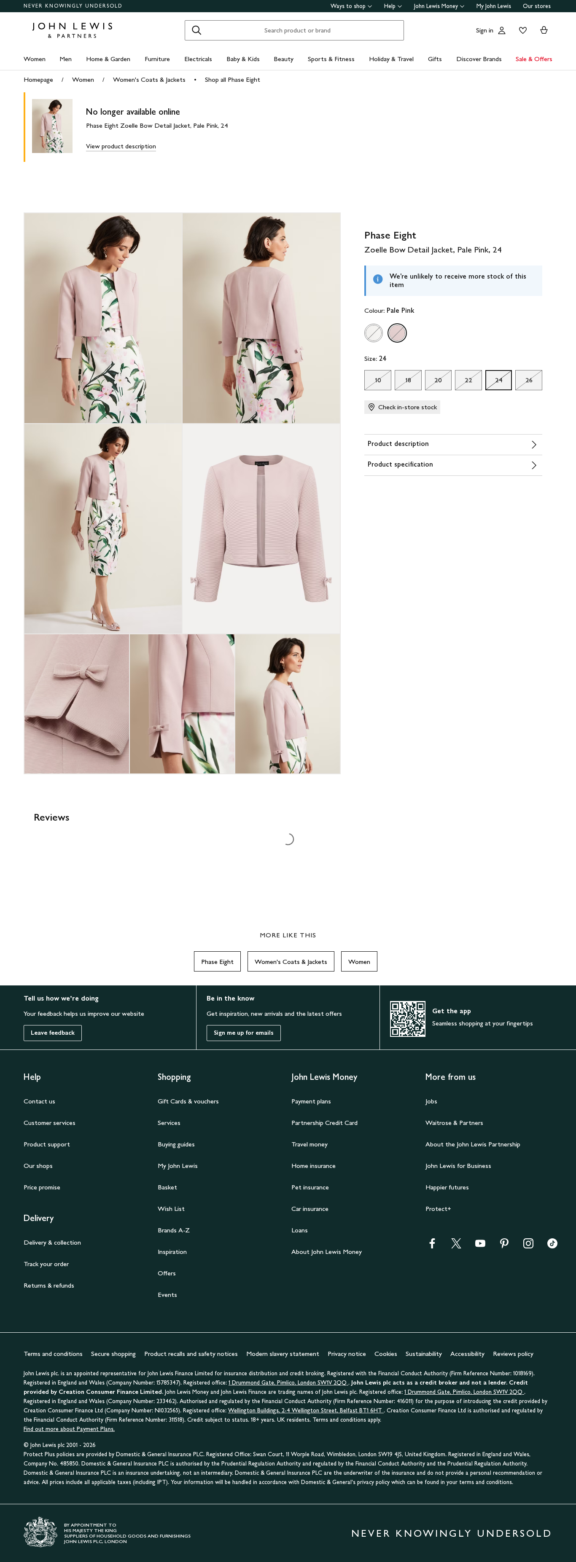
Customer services (49, 1123)
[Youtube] (480, 1246)
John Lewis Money (436, 6)
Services (169, 1123)
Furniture (157, 59)
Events (167, 1295)
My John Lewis (493, 6)
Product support (47, 1144)
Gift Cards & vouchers (188, 1101)
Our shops (38, 1166)
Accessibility (467, 1354)
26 (523, 382)
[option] (373, 333)
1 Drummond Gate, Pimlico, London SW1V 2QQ (288, 1382)
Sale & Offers (534, 59)
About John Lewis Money (326, 1252)
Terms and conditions (53, 1354)
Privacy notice (347, 1354)
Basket (167, 1187)
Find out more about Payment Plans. (69, 1429)
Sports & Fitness (331, 59)
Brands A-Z (174, 1230)
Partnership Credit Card (324, 1123)
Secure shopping (113, 1354)
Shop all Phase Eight (232, 79)
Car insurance (309, 1209)
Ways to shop (348, 6)
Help (390, 6)
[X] (456, 1246)
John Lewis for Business (458, 1166)
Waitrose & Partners (454, 1123)
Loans (299, 1230)
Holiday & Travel (391, 59)
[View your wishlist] (521, 30)
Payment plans (311, 1101)
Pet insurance (310, 1187)
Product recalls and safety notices (191, 1354)
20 (433, 382)
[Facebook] (432, 1246)
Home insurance (313, 1166)
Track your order (46, 1264)
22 (463, 382)
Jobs (431, 1101)
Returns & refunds (49, 1285)
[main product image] (59, 127)
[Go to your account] (501, 30)
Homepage (38, 79)
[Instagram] (528, 1246)
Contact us (39, 1101)
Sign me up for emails (244, 1032)
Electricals (198, 59)
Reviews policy (513, 1354)
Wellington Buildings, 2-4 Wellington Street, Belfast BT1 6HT (306, 1410)
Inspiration (172, 1252)
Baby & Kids (243, 59)
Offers (167, 1273)
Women (35, 59)
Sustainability (424, 1354)
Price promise (42, 1187)
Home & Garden (108, 59)
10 (372, 382)
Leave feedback (53, 1032)
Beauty (283, 59)
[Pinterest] (504, 1246)
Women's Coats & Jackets (149, 79)
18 (403, 382)
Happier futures (447, 1187)
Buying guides (176, 1144)
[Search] (196, 30)
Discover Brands (479, 59)
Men (65, 59)
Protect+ (438, 1209)
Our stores (537, 6)
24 (494, 382)
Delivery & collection (52, 1242)
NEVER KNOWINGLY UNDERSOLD (73, 6)
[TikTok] (552, 1246)
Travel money (309, 1144)
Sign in (484, 30)
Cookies (385, 1354)
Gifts (435, 59)
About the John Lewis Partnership (472, 1144)
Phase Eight (217, 962)
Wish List (171, 1209)
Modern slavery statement (282, 1354)
